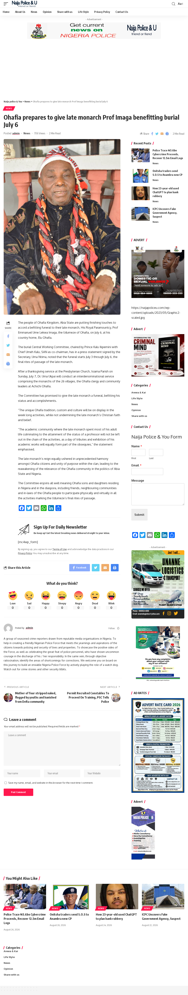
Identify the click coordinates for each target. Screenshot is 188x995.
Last (151, 458)
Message (137, 480)
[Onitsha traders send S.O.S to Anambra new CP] (140, 176)
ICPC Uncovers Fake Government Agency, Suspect (165, 212)
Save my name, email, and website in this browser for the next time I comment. (50, 782)
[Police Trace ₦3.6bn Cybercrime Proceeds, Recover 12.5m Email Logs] (140, 155)
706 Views (39, 133)
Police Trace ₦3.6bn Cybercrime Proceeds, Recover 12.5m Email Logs (168, 154)
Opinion (136, 410)
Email (136, 465)
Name (136, 446)
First (133, 458)
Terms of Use (60, 549)
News (9, 108)
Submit (139, 514)
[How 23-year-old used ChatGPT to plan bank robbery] (140, 193)
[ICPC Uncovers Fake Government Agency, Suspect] (140, 214)
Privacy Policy (25, 553)
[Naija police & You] (25, 4)
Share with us (139, 415)
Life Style (136, 398)
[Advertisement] (94, 69)
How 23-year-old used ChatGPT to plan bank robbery (166, 192)
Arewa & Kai (138, 392)
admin (16, 133)
